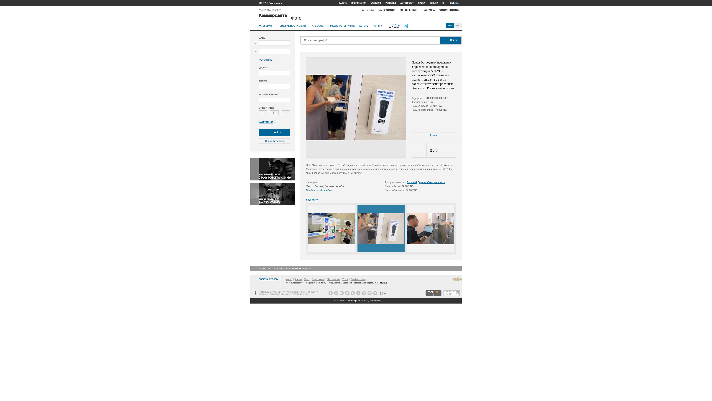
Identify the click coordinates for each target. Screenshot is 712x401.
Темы (306, 279)
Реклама (383, 283)
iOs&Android (334, 283)
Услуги (378, 26)
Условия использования (300, 268)
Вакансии (347, 283)
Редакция (310, 283)
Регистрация (275, 3)
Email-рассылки (358, 279)
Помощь (278, 268)
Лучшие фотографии (342, 26)
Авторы (364, 26)
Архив (289, 279)
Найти (277, 132)
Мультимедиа (333, 279)
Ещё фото (312, 199)
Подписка (428, 10)
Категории (265, 26)
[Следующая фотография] (448, 150)
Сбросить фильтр (274, 141)
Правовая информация (365, 283)
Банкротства (386, 10)
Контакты (264, 268)
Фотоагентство (449, 10)
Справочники (318, 279)
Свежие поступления (293, 26)
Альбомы (318, 26)
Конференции (408, 10)
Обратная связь (268, 279)
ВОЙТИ (262, 3)
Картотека (367, 10)
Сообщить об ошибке (319, 190)
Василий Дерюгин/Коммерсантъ (426, 182)
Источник (265, 59)
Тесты (345, 279)
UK (443, 3)
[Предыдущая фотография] (419, 150)
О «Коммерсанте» (295, 283)
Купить (433, 135)
